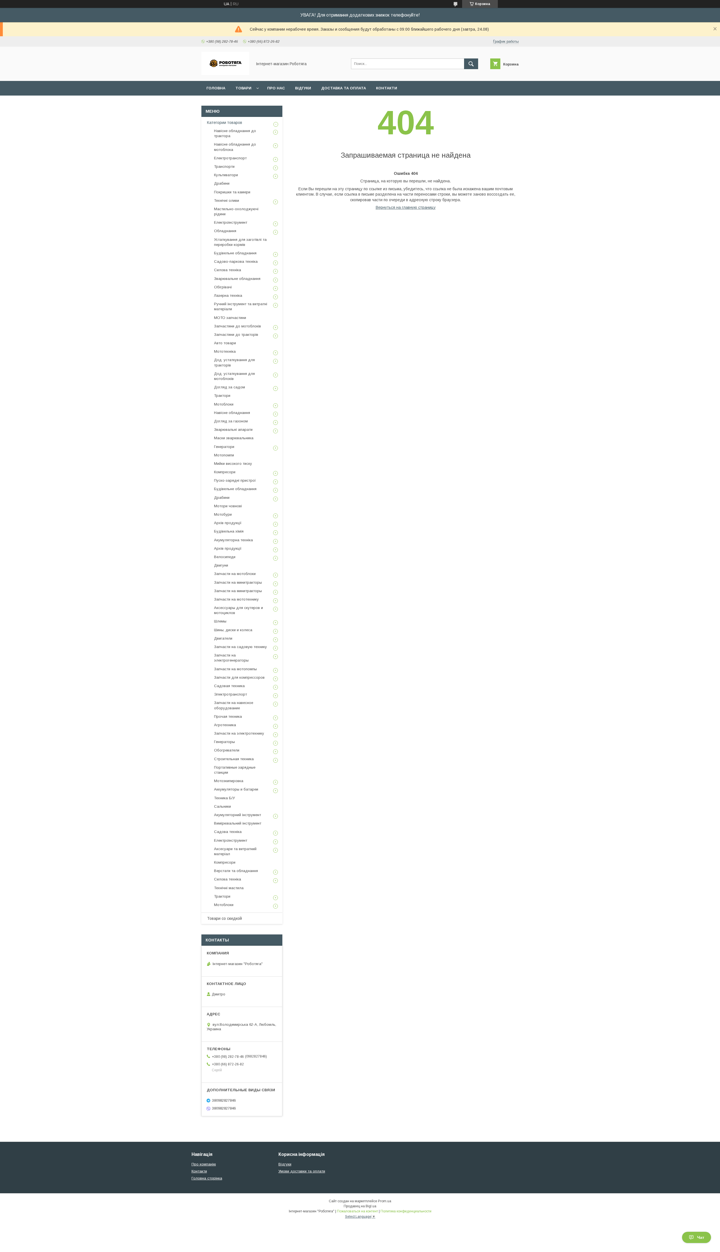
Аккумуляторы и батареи (236, 789)
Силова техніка (227, 270)
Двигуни (221, 565)
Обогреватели (226, 750)
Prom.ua (384, 1201)
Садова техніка (228, 832)
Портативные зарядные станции (234, 770)
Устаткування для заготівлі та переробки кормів (240, 242)
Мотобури (223, 514)
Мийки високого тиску (233, 463)
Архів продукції (228, 523)
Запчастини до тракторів (236, 334)
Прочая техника (228, 716)
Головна (215, 88)
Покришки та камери (232, 192)
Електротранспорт (230, 158)
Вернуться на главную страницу (406, 207)
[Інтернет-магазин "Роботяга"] (225, 73)
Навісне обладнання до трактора (235, 133)
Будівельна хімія (229, 531)
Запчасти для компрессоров (239, 677)
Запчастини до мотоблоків (237, 326)
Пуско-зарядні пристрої (235, 480)
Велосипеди (224, 557)
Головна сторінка (207, 1178)
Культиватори (226, 175)
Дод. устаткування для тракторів (234, 362)
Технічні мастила (229, 888)
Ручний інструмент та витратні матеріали (240, 306)
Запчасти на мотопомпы (235, 669)
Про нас (276, 88)
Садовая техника (229, 686)
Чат (700, 1237)
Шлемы (220, 621)
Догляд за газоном (231, 421)
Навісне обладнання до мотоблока (235, 146)
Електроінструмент (230, 222)
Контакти (386, 88)
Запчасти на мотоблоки (235, 574)
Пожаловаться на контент (357, 1211)
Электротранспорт (230, 694)
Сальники (222, 806)
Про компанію (204, 1164)
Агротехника (225, 725)
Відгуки (303, 88)
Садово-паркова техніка (236, 261)
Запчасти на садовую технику (240, 647)
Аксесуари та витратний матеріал (235, 851)
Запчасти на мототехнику (236, 599)
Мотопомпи (224, 455)
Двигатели (223, 638)
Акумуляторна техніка (233, 540)
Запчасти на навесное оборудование (233, 705)
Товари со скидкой (224, 918)
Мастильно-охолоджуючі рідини (236, 211)
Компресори (224, 472)
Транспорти (224, 166)
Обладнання (225, 231)
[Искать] (471, 63)
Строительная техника (234, 759)
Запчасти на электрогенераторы (231, 657)
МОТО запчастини (230, 318)
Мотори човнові (228, 506)
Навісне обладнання (232, 413)
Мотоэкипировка (228, 781)
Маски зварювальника (233, 438)
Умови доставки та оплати (301, 1171)
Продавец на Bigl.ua (360, 1206)
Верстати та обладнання (236, 871)
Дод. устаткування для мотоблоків (234, 376)
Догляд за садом (229, 387)
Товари (243, 88)
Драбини (222, 183)
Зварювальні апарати (233, 429)
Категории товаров (224, 122)
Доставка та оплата (343, 88)
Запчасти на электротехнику (239, 733)
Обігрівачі (223, 287)
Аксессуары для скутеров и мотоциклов (238, 610)
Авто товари (225, 343)
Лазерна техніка (228, 295)
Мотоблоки (223, 404)
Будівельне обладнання (235, 253)
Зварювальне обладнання (237, 279)
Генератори (224, 447)
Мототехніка (225, 351)
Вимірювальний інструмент (237, 823)
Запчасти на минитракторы (238, 582)
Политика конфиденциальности (406, 1211)
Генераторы (224, 742)
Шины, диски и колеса (233, 630)
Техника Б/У (224, 798)
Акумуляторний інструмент (237, 815)
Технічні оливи (226, 200)
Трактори (222, 395)
